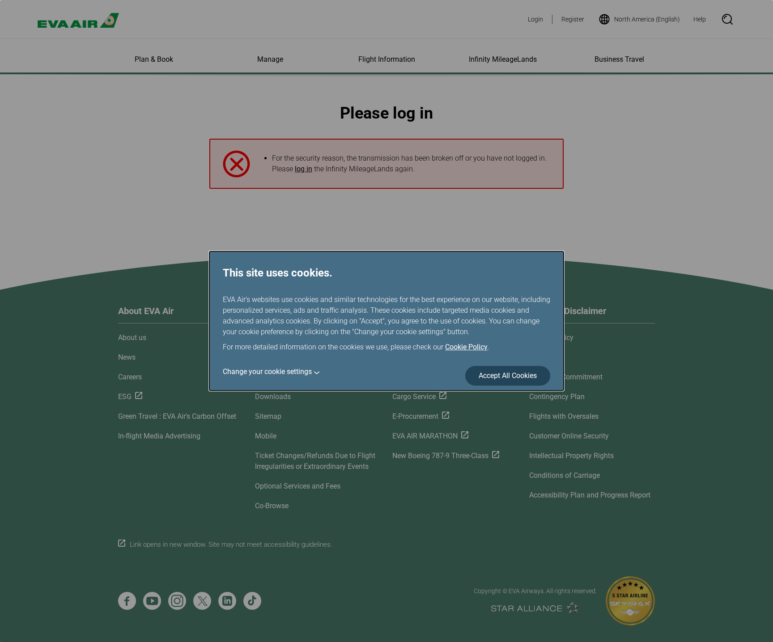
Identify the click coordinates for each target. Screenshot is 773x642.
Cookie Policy (466, 347)
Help (699, 19)
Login (535, 19)
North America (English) (647, 19)
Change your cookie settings (267, 371)
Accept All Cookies (508, 375)
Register (572, 19)
